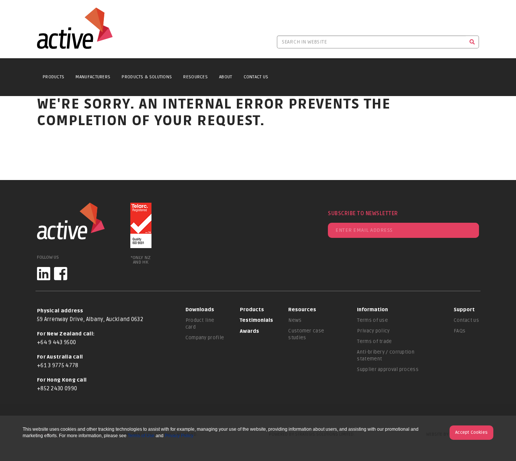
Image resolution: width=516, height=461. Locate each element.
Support (464, 310)
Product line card (200, 323)
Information (372, 310)
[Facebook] (60, 273)
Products (53, 77)
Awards (249, 331)
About (225, 77)
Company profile (204, 338)
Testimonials (256, 320)
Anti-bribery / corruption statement (385, 355)
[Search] (472, 42)
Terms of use (372, 320)
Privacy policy (373, 331)
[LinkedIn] (43, 273)
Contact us (466, 320)
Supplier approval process (388, 369)
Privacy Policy (179, 435)
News (294, 320)
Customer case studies (306, 334)
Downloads (199, 310)
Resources (195, 77)
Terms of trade (374, 341)
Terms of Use (141, 435)
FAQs (459, 331)
